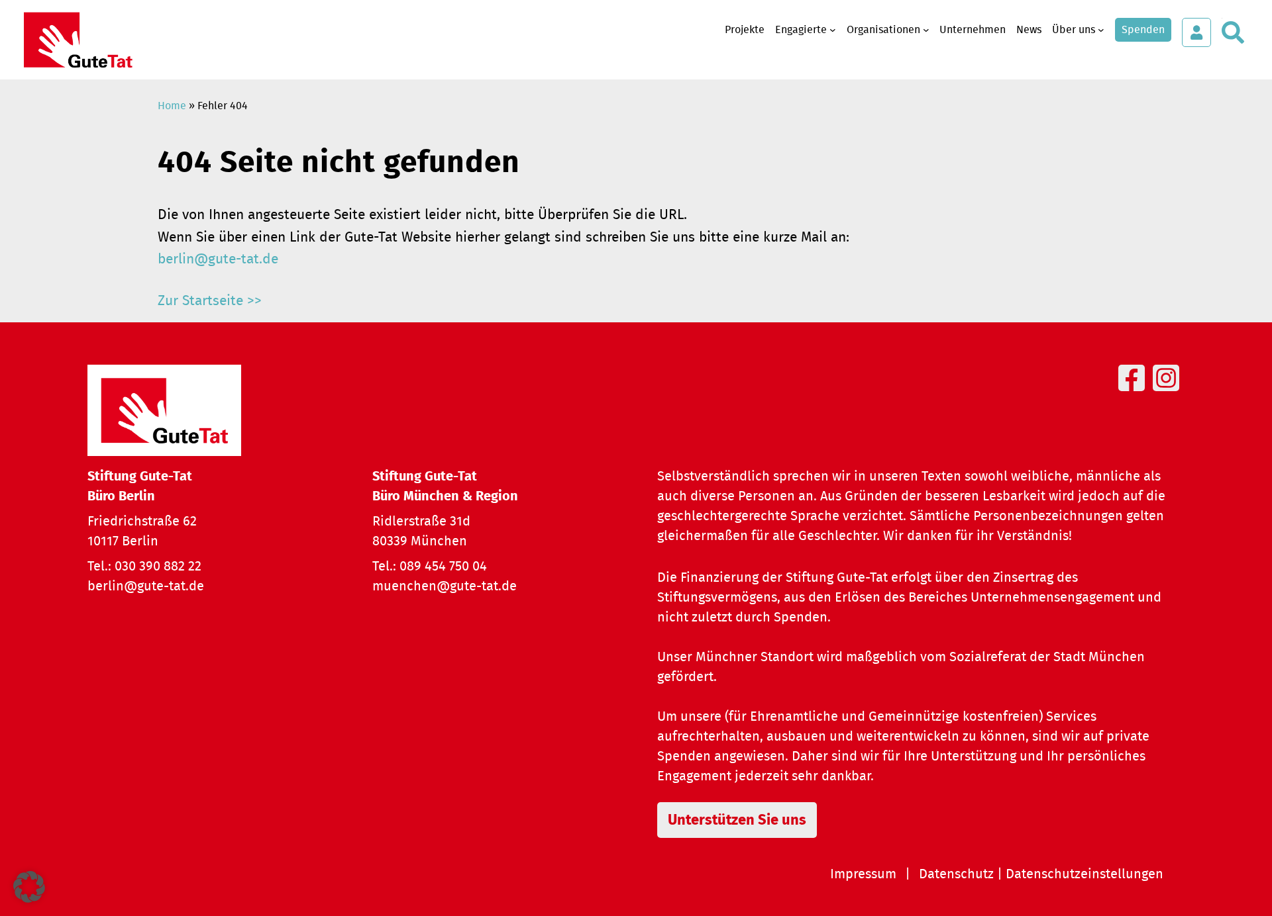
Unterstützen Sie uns (737, 820)
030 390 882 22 (158, 566)
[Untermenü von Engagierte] (832, 29)
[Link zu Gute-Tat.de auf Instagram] (1169, 393)
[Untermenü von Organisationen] (926, 29)
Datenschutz (956, 874)
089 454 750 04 (443, 566)
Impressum (863, 874)
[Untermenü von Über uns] (1101, 29)
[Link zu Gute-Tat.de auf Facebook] (1134, 393)
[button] (29, 887)
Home (172, 106)
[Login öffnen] (1196, 32)
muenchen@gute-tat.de (444, 586)
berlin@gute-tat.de (218, 259)
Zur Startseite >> (210, 301)
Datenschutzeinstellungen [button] (1084, 874)
